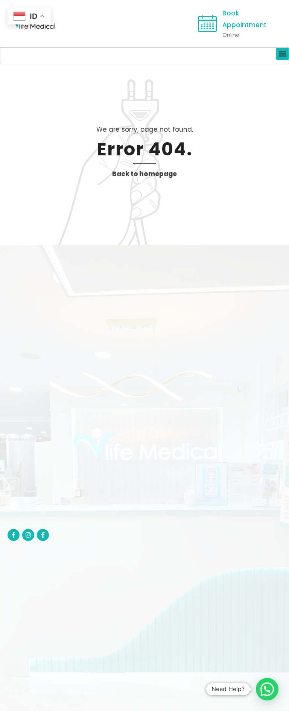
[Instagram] (28, 535)
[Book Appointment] (207, 23)
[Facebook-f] (14, 535)
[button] (282, 54)
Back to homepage (144, 173)
